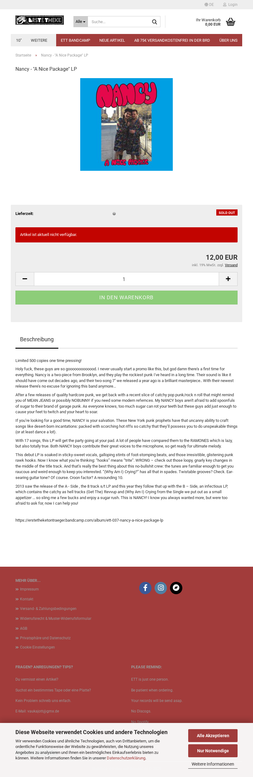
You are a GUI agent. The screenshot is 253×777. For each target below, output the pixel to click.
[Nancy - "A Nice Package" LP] (126, 124)
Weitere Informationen (213, 764)
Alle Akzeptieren (213, 735)
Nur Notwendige (213, 750)
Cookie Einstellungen (37, 647)
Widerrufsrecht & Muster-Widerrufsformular (55, 618)
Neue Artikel (112, 40)
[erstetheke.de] (39, 20)
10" (19, 40)
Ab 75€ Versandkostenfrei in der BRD (172, 40)
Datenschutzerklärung (126, 758)
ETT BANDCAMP (75, 40)
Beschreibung (37, 339)
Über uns (228, 40)
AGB (23, 628)
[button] (209, 4)
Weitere (39, 40)
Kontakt (26, 599)
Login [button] (232, 4)
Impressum (29, 589)
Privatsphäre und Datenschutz (45, 638)
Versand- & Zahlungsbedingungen (48, 609)
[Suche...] (154, 21)
